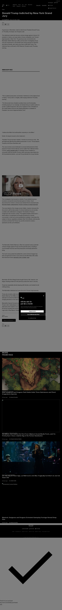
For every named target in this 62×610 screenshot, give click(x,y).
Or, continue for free (32, 318)
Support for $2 (32, 311)
